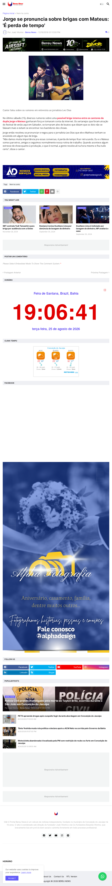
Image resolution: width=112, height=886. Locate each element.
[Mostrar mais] (57, 191)
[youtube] (56, 835)
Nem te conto (23, 13)
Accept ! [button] (12, 878)
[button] (4, 4)
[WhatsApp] (41, 191)
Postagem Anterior (12, 272)
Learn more (26, 872)
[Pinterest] (47, 191)
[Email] (52, 191)
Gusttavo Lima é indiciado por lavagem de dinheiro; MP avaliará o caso (92, 228)
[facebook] (44, 835)
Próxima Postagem (99, 272)
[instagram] (62, 835)
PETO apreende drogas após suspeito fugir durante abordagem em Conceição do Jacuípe (59, 716)
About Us (47, 876)
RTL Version (72, 876)
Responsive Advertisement (56, 245)
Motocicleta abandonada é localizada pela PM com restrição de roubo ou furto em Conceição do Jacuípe (62, 741)
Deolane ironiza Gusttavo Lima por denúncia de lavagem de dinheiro (55, 227)
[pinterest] (68, 835)
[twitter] (50, 835)
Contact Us (59, 876)
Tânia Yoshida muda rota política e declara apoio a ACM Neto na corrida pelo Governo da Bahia (62, 728)
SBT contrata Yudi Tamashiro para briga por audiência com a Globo (18, 227)
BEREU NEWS (64, 881)
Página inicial (8, 13)
